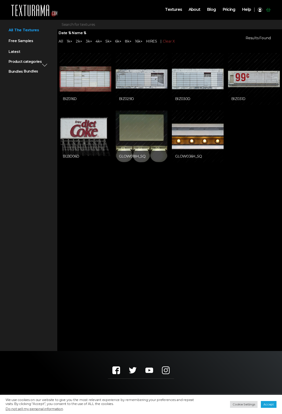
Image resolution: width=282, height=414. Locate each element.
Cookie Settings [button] (244, 404)
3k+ (89, 41)
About (194, 9)
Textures (173, 9)
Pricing (229, 9)
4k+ (99, 41)
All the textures (24, 30)
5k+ (108, 41)
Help (246, 9)
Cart (268, 9)
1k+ (69, 41)
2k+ (79, 41)
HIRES (151, 41)
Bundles (16, 71)
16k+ (138, 41)
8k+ (128, 41)
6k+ (118, 41)
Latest (14, 52)
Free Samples (21, 41)
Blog (211, 9)
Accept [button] (268, 404)
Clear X (169, 41)
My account (259, 9)
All (61, 41)
